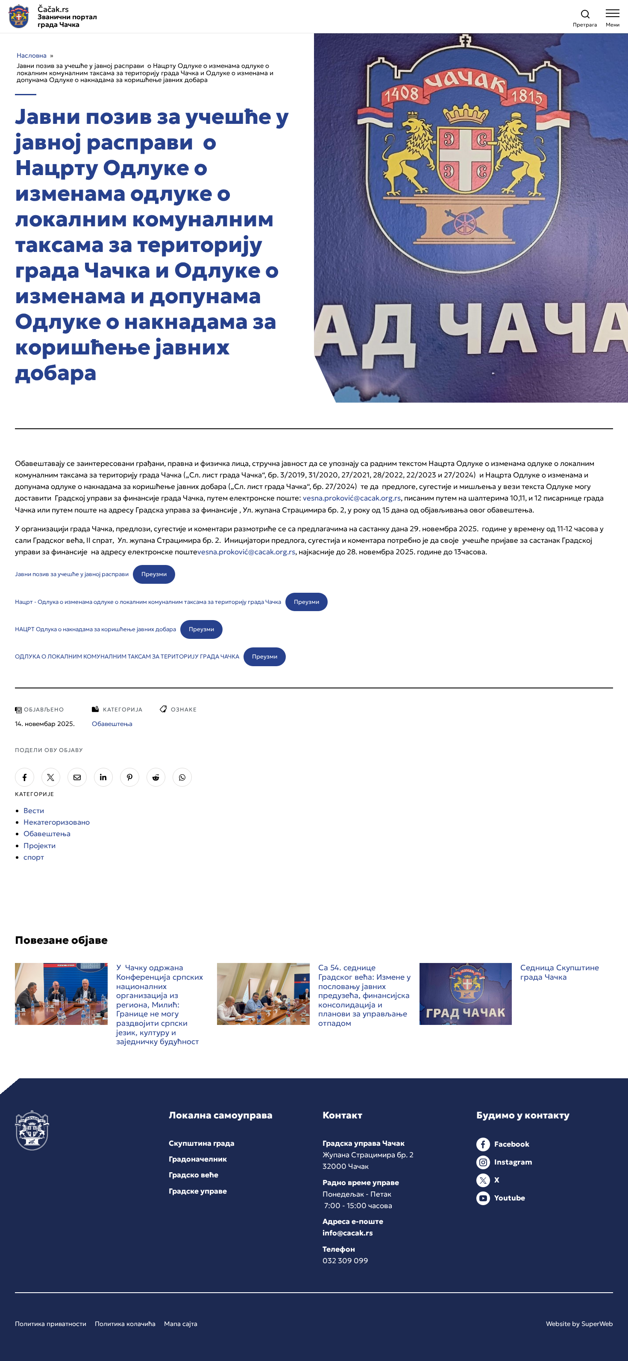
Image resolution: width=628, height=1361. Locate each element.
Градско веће (193, 1175)
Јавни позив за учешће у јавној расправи (72, 574)
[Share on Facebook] (24, 777)
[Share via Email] (77, 777)
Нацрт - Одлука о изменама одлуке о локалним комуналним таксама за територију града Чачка (148, 602)
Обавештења (46, 833)
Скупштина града (202, 1143)
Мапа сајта (180, 1324)
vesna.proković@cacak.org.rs (352, 498)
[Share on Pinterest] (129, 777)
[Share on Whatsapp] (182, 777)
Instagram (513, 1162)
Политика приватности (50, 1324)
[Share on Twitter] (51, 777)
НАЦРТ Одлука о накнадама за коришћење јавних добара (95, 629)
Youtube (509, 1198)
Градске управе (198, 1191)
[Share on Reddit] (156, 777)
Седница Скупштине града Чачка (559, 972)
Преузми (154, 574)
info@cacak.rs (348, 1233)
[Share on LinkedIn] (103, 777)
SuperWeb (597, 1324)
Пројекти (39, 845)
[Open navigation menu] (612, 20)
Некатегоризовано (56, 822)
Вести (33, 810)
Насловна (32, 55)
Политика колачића (125, 1324)
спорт (33, 857)
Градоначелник (198, 1159)
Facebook (511, 1144)
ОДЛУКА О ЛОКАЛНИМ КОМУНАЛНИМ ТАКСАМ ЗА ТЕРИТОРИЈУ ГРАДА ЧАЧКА (127, 656)
